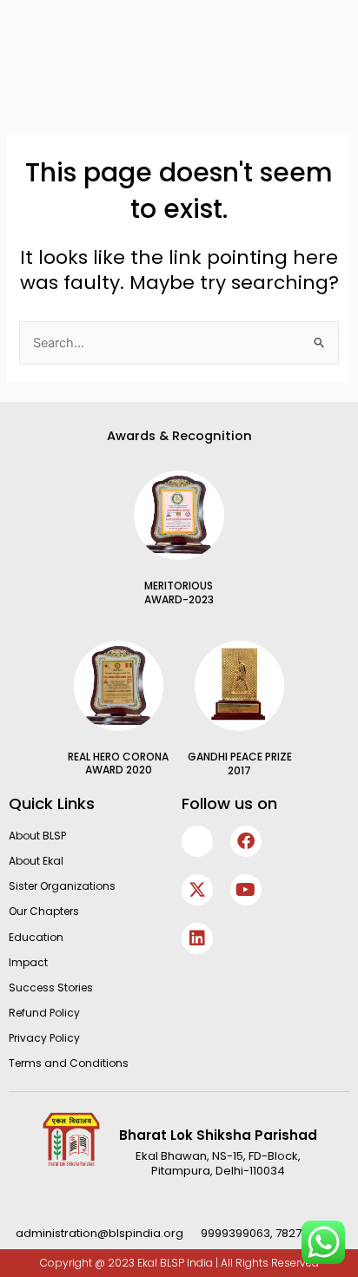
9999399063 (235, 1233)
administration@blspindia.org (99, 1233)
